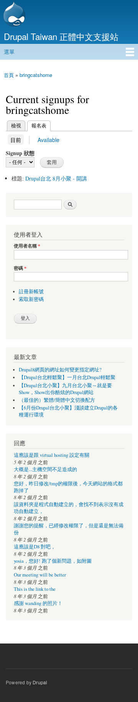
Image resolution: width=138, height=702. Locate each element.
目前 (16, 140)
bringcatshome (36, 75)
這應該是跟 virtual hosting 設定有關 (51, 455)
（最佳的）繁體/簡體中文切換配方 (57, 400)
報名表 (36, 125)
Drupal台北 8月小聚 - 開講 (56, 178)
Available (48, 140)
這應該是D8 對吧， (35, 546)
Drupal (40, 682)
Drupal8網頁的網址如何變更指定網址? (60, 369)
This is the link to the (35, 589)
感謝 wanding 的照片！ (38, 603)
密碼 (20, 268)
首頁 (9, 75)
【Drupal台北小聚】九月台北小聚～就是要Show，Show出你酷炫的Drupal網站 (65, 389)
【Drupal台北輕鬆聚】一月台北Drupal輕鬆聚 (67, 377)
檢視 (16, 125)
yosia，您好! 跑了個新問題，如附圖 (53, 561)
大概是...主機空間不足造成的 (45, 469)
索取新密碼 (31, 299)
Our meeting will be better (40, 575)
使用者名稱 (27, 246)
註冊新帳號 (31, 291)
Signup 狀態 (20, 153)
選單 (9, 51)
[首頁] (13, 15)
